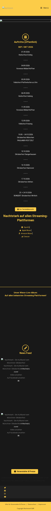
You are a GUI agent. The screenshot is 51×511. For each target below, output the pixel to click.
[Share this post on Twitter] (15, 381)
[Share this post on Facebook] (13, 381)
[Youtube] (5, 497)
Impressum (42, 504)
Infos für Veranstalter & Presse (15, 504)
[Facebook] (5, 491)
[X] (5, 488)
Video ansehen (16, 375)
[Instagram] (5, 494)
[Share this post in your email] (18, 381)
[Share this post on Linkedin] (17, 381)
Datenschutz (32, 504)
